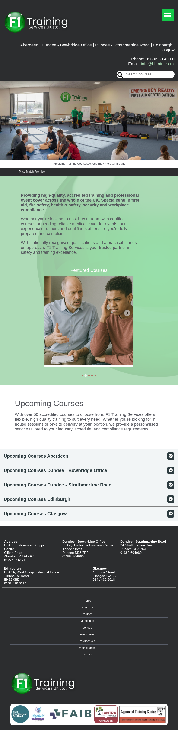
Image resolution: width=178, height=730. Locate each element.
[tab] (82, 375)
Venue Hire (87, 620)
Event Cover (87, 634)
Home (87, 600)
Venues (87, 627)
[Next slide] (127, 313)
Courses (87, 614)
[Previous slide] (51, 313)
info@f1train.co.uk (158, 64)
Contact (87, 654)
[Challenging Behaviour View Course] (88, 321)
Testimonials (87, 641)
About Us (87, 607)
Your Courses (87, 647)
